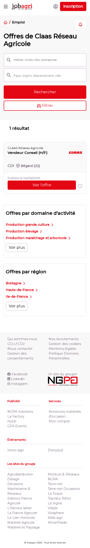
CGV (21, 344)
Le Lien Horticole (21, 518)
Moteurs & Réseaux (63, 474)
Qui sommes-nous (22, 339)
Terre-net (55, 484)
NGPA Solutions (20, 412)
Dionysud (55, 450)
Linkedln (18, 379)
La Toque (55, 494)
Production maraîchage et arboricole (37, 238)
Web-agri (55, 518)
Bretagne (14, 283)
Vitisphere (56, 513)
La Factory (15, 416)
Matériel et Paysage (23, 527)
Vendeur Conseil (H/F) (28, 152)
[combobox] (48, 75)
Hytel (11, 421)
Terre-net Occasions (64, 489)
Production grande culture (28, 225)
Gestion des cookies (65, 344)
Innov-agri (15, 450)
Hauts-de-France (20, 290)
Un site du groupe (62, 374)
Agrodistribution (20, 474)
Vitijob (53, 508)
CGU (11, 344)
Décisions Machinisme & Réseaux (18, 489)
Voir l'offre (42, 185)
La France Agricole (22, 513)
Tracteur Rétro (59, 498)
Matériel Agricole (21, 522)
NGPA (53, 479)
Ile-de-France (17, 296)
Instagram (19, 384)
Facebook (19, 374)
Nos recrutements (63, 339)
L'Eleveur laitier (19, 508)
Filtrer (47, 105)
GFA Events (17, 426)
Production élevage (22, 231)
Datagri (13, 479)
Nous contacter (20, 349)
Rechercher (45, 92)
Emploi (18, 22)
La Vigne (55, 503)
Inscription (73, 6)
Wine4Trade (57, 522)
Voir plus (17, 247)
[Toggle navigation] (6, 6)
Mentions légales (62, 349)
